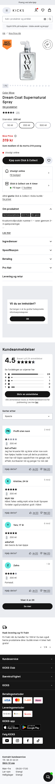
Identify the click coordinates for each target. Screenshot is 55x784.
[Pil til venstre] (40, 647)
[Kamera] (44, 19)
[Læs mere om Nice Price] (15, 136)
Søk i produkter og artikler (18, 19)
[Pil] (50, 647)
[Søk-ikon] (50, 19)
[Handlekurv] (49, 10)
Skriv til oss (8, 763)
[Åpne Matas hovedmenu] (6, 10)
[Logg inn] (36, 10)
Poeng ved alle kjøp (27, 2)
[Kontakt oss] (48, 777)
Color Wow (8, 92)
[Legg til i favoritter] (49, 160)
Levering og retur (12, 276)
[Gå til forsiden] (18, 10)
